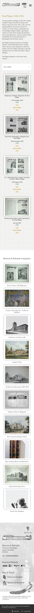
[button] (30, 5)
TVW (29, 596)
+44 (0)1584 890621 (11, 556)
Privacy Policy (17, 598)
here (15, 607)
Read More (17, 107)
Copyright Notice (7, 598)
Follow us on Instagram (15, 577)
